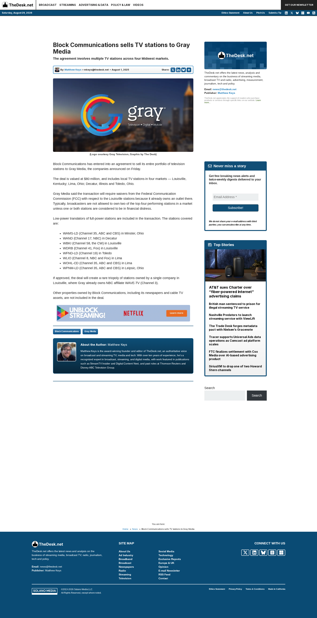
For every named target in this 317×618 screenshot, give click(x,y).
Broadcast (125, 562)
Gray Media (90, 331)
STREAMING (67, 4)
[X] (173, 70)
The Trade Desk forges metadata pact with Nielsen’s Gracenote (233, 327)
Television (125, 578)
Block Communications (67, 331)
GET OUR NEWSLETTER (299, 4)
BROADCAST (48, 4)
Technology (165, 555)
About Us (248, 13)
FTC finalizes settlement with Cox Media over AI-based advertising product (233, 355)
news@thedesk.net (224, 89)
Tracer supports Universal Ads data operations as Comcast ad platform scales (235, 340)
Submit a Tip (275, 13)
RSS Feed (164, 574)
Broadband (125, 559)
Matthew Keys (73, 69)
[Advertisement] (158, 29)
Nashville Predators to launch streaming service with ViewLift (232, 316)
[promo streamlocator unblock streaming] (123, 320)
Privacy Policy (235, 589)
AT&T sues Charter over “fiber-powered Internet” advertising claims (231, 291)
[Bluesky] (183, 70)
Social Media (166, 551)
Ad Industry (126, 555)
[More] (189, 70)
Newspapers (126, 566)
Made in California (276, 589)
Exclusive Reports (169, 559)
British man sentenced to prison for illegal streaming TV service (234, 305)
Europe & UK (166, 562)
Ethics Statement (230, 13)
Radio (122, 570)
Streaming (125, 574)
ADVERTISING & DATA (93, 4)
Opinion (163, 566)
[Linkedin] (178, 70)
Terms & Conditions (255, 589)
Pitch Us (260, 13)
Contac (162, 578)
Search (209, 388)
